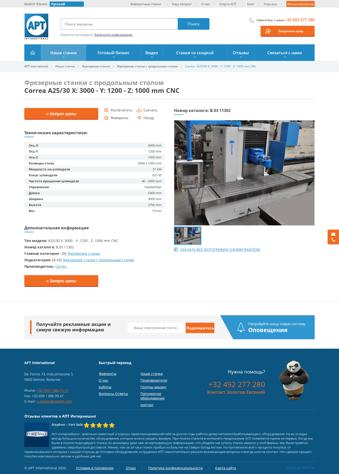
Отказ (131, 468)
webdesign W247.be (301, 468)
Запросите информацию (113, 34)
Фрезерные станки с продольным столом (147, 66)
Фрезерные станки (96, 66)
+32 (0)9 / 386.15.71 (53, 390)
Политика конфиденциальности (175, 468)
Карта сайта (225, 468)
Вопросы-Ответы (113, 393)
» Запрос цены (61, 113)
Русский (58, 4)
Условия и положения (94, 468)
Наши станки (65, 66)
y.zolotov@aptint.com (54, 401)
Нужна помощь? (246, 372)
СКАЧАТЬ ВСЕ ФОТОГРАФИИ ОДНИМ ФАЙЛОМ (220, 249)
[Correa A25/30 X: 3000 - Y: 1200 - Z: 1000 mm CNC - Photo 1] (244, 122)
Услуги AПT (227, 4)
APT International (36, 26)
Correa (61, 266)
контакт (147, 404)
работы (105, 387)
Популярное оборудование (152, 395)
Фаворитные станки (145, 4)
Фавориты (107, 373)
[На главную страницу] (32, 52)
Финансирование (300, 4)
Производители (153, 380)
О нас (205, 4)
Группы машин (153, 387)
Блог (250, 4)
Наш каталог (182, 4)
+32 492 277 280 (300, 20)
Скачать (150, 110)
